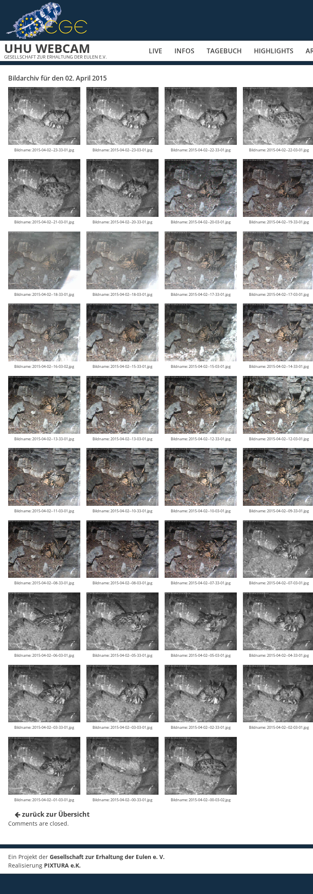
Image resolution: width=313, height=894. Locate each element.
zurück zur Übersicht (55, 814)
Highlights (273, 50)
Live (155, 50)
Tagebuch (224, 50)
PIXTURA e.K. (62, 865)
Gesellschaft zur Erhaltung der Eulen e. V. (107, 857)
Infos (184, 50)
